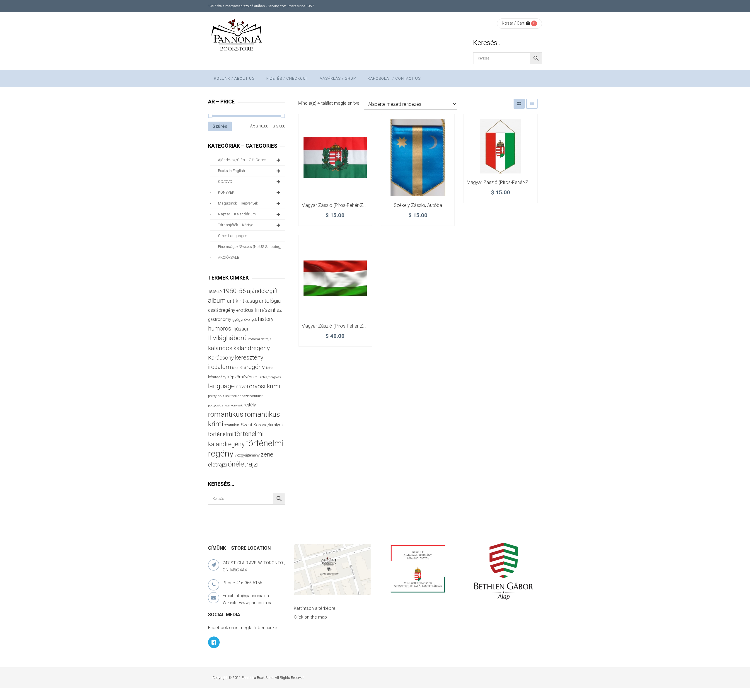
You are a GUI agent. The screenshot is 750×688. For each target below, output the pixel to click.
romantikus (225, 414)
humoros (219, 328)
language (221, 386)
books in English (231, 170)
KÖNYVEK (226, 192)
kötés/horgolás (270, 377)
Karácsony (221, 357)
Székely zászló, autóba (418, 205)
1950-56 (234, 290)
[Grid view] (519, 103)
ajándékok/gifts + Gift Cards (242, 160)
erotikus (244, 310)
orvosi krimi (264, 386)
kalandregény (251, 348)
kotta (269, 368)
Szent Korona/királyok (262, 425)
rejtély (250, 405)
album (217, 300)
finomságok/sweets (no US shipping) (250, 246)
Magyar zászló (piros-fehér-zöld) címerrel (345, 205)
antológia (270, 301)
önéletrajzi (243, 464)
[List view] (532, 103)
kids (235, 368)
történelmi (220, 434)
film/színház (268, 310)
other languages (232, 236)
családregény (221, 310)
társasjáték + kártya (235, 225)
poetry (212, 396)
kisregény (252, 366)
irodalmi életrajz (259, 339)
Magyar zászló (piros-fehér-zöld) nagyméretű (349, 326)
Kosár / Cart (513, 23)
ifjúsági (240, 329)
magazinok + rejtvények (238, 203)
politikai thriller (229, 396)
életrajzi (217, 464)
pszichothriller (252, 396)
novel (242, 386)
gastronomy (219, 319)
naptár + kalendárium (237, 214)
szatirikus (232, 425)
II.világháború (227, 338)
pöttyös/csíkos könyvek (225, 405)
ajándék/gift (262, 291)
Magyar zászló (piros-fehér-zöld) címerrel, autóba (519, 182)
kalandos (220, 348)
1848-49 (214, 291)
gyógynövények (244, 319)
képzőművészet (243, 376)
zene (267, 454)
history (265, 319)
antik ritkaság (242, 301)
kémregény (217, 377)
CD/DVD (225, 181)
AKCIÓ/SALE (228, 257)
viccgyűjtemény (247, 455)
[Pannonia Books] (237, 35)
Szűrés (219, 126)
